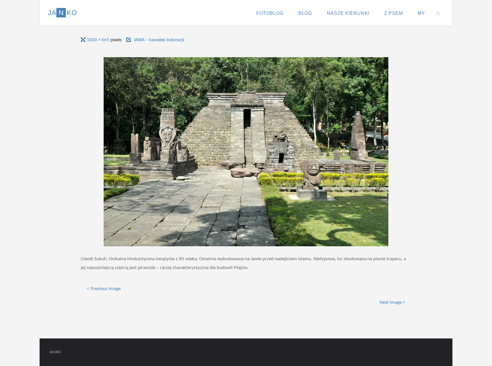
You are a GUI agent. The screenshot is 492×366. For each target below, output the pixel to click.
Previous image (106, 288)
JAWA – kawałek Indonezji (159, 40)
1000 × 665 (98, 40)
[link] (438, 13)
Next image (391, 302)
